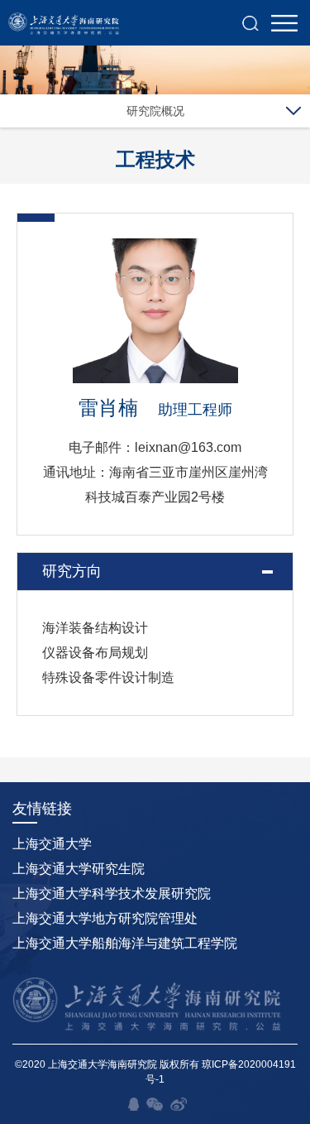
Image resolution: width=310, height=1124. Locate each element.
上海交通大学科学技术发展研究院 (111, 893)
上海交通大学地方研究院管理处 (105, 918)
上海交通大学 (52, 844)
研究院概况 (155, 111)
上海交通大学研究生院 (78, 869)
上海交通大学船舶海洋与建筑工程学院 (124, 943)
